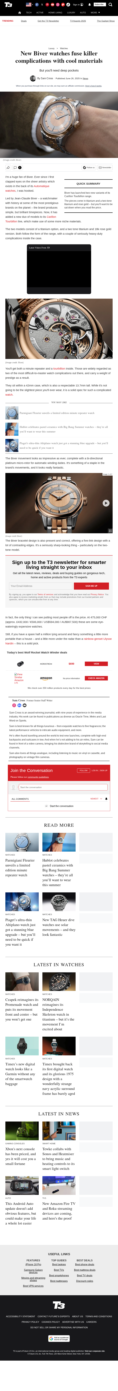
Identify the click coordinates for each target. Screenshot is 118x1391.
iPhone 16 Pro (33, 1264)
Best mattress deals (84, 1270)
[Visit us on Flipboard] (63, 4)
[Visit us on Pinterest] (47, 4)
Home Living (55, 12)
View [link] (96, 664)
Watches (64, 48)
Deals (24, 21)
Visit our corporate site (95, 1351)
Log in (95, 770)
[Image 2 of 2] (106, 503)
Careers (91, 1322)
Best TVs (59, 1270)
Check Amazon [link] (96, 678)
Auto (83, 12)
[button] (59, 663)
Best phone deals (84, 1264)
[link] (20, 664)
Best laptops (59, 1264)
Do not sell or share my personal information (59, 1327)
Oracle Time (81, 716)
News (85, 78)
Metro (93, 716)
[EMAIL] (25, 705)
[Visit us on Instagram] (58, 4)
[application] (59, 269)
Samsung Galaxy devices (33, 1271)
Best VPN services (33, 1286)
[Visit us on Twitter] (42, 4)
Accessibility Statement (20, 1316)
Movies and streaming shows (33, 1279)
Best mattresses (59, 1281)
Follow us (91, 168)
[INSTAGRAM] (15, 705)
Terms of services (45, 594)
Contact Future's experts (54, 1316)
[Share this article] (8, 167)
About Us (77, 1316)
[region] (59, 786)
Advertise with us (73, 1322)
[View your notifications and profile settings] (90, 5)
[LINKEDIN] (20, 705)
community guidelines (38, 777)
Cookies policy (51, 1322)
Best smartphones (59, 1275)
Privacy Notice (97, 594)
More (94, 12)
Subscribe (99, 4)
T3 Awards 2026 (78, 21)
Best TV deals (84, 1275)
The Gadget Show (106, 21)
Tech (28, 12)
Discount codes (84, 1281)
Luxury (71, 12)
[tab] (20, 798)
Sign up (103, 770)
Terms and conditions (98, 1316)
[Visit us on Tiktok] (68, 4)
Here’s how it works (93, 86)
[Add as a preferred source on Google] (59, 1338)
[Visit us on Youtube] (52, 4)
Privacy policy (30, 1322)
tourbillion (59, 368)
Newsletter (106, 168)
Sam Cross (47, 78)
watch (9, 394)
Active (39, 12)
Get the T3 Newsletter (48, 21)
